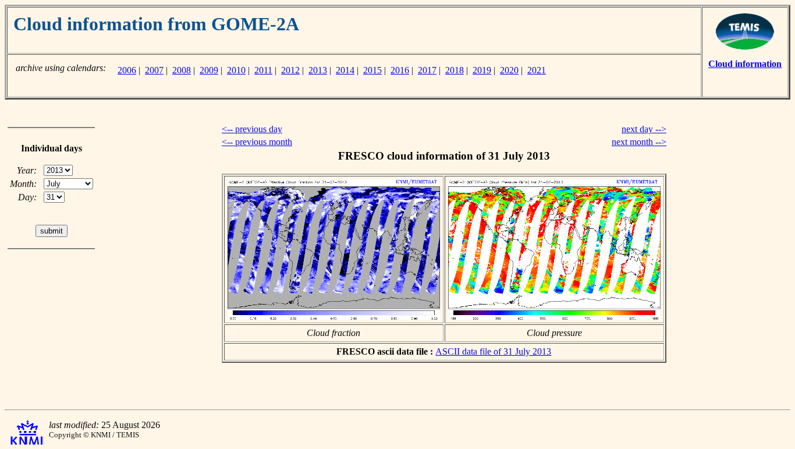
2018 (454, 70)
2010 (236, 70)
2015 (372, 70)
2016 (400, 70)
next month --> (639, 142)
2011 (263, 70)
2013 (317, 70)
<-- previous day (252, 129)
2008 (181, 70)
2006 (127, 70)
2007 (154, 70)
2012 (290, 70)
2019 (482, 70)
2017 (427, 70)
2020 (509, 70)
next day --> (644, 129)
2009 (209, 70)
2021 (536, 70)
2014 (345, 70)
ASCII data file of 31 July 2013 (493, 351)
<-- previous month (257, 142)
